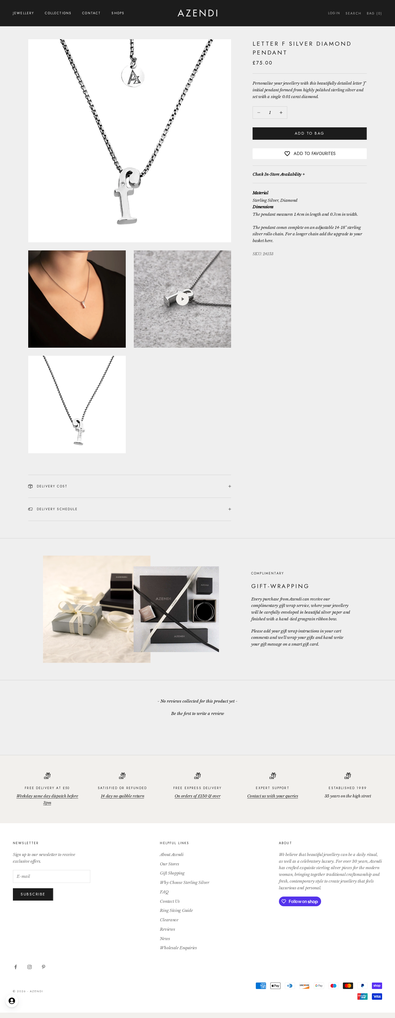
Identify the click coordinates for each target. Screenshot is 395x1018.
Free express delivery (197, 788)
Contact (91, 13)
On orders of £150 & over (198, 795)
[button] (197, 712)
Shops (118, 13)
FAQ (164, 891)
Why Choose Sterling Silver (184, 882)
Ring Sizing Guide (176, 910)
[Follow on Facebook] (15, 967)
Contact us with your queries (272, 795)
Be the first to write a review (197, 713)
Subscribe (33, 894)
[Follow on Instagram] (29, 967)
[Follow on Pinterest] (43, 967)
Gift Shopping (172, 873)
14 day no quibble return (122, 795)
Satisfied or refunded (122, 788)
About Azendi (171, 854)
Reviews (167, 929)
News (165, 938)
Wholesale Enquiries (178, 947)
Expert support (272, 788)
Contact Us (169, 901)
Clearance (169, 919)
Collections (58, 13)
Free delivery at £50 (47, 788)
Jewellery (23, 13)
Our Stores (169, 863)
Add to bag (309, 133)
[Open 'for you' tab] (11, 1000)
